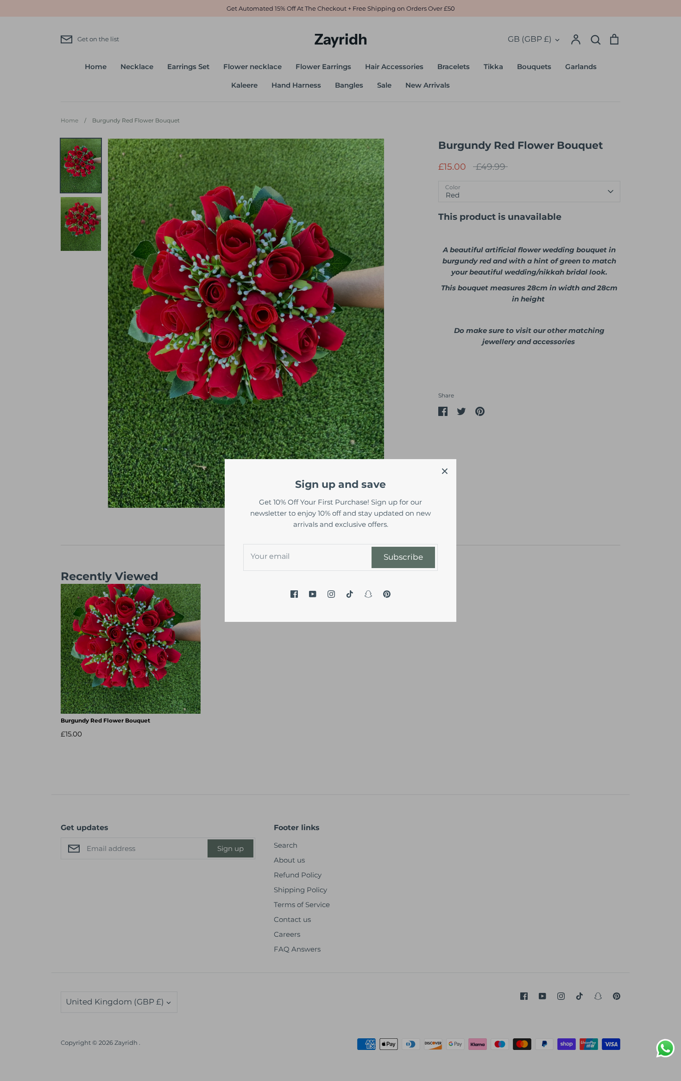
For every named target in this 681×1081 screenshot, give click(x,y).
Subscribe (403, 557)
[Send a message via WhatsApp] (665, 1048)
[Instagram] (331, 594)
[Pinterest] (387, 594)
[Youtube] (312, 594)
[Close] (445, 471)
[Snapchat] (368, 594)
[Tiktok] (349, 594)
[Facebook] (294, 594)
